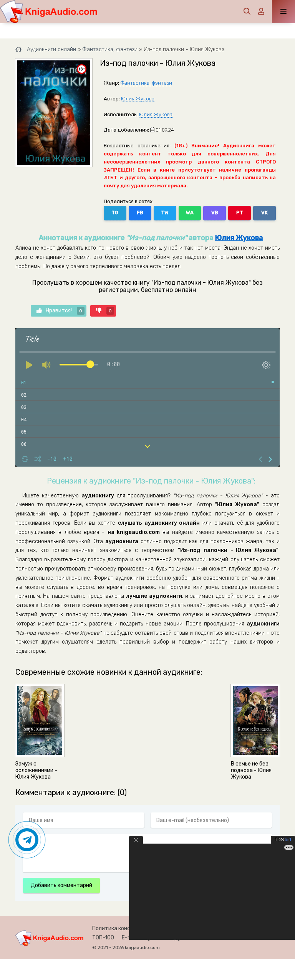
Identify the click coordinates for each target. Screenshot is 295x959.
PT (239, 212)
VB (214, 212)
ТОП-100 (103, 937)
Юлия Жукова (137, 99)
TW (165, 212)
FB (140, 212)
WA (190, 212)
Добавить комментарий (61, 885)
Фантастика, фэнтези (146, 83)
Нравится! (64, 310)
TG (114, 212)
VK (264, 212)
